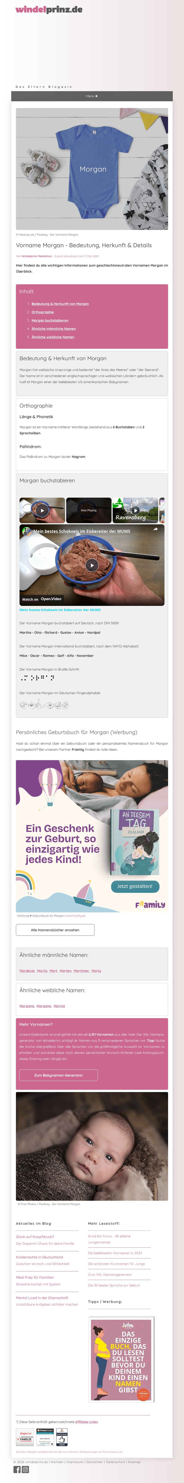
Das (69, 1451)
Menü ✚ (92, 96)
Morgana (27, 1006)
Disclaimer (95, 1462)
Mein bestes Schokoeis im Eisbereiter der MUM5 (81, 531)
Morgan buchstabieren (50, 320)
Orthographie (43, 312)
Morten (65, 971)
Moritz (42, 971)
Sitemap (134, 1462)
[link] (26, 531)
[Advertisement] (92, 48)
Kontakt (57, 1462)
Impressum (75, 1462)
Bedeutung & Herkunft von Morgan (60, 304)
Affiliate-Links (86, 1422)
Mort (53, 971)
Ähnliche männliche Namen (54, 329)
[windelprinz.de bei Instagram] (25, 1472)
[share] (155, 529)
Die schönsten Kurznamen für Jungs (116, 1264)
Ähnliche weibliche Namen (53, 337)
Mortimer (81, 971)
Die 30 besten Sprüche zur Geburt (114, 1285)
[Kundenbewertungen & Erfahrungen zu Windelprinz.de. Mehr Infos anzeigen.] (45, 1445)
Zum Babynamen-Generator (58, 1075)
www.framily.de (75, 915)
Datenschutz (115, 1462)
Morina (59, 1006)
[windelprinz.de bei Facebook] (17, 1472)
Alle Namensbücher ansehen (55, 930)
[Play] (135, 510)
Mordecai (27, 971)
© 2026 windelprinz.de (30, 1462)
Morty (96, 971)
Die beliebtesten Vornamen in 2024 (115, 1253)
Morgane (44, 1006)
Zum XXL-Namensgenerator (110, 1274)
